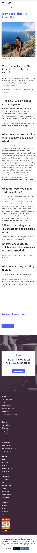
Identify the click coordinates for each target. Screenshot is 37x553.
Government (5, 462)
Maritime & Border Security (9, 448)
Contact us (5, 511)
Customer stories (6, 485)
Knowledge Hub (6, 494)
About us (4, 505)
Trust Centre (5, 497)
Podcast (4, 488)
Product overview (7, 399)
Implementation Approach (9, 408)
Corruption (5, 440)
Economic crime (6, 434)
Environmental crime (8, 437)
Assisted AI (5, 402)
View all (8, 326)
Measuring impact (7, 405)
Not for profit (5, 471)
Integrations (5, 411)
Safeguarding (5, 431)
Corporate (4, 465)
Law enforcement (7, 468)
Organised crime (6, 425)
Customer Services (7, 417)
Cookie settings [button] (7, 548)
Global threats (6, 428)
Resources (5, 8)
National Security (6, 451)
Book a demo (18, 371)
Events (4, 482)
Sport (3, 459)
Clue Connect (5, 491)
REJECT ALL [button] (16, 548)
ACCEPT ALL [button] (25, 548)
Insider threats (6, 442)
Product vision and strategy (9, 414)
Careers (4, 508)
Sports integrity (6, 445)
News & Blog (5, 479)
